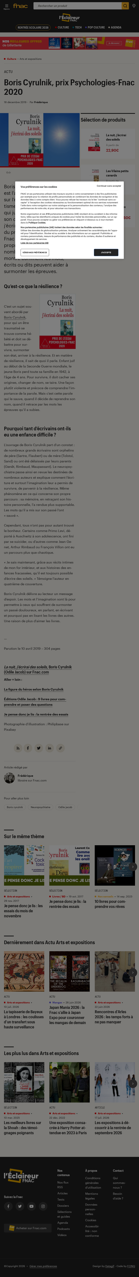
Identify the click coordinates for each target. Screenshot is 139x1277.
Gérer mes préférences (35, 252)
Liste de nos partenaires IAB (35, 243)
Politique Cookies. (37, 222)
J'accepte (106, 252)
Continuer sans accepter (109, 186)
